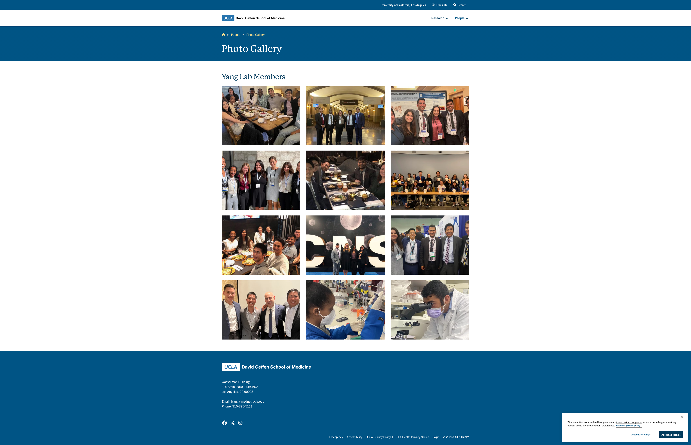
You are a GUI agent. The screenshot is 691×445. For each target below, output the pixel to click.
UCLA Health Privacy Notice (411, 437)
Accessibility (354, 437)
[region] (625, 427)
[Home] (223, 34)
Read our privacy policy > (629, 425)
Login (436, 437)
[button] (439, 5)
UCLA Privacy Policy (378, 437)
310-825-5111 (242, 406)
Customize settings (640, 434)
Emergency (336, 437)
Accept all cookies (670, 434)
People (235, 34)
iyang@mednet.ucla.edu (247, 401)
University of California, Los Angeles (403, 5)
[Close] (682, 417)
